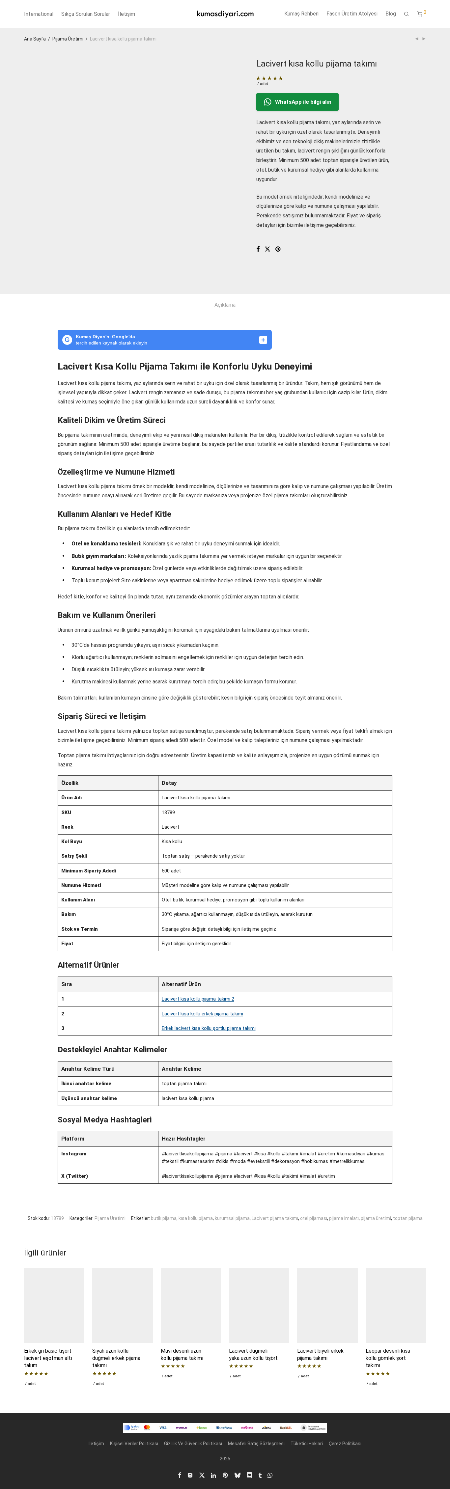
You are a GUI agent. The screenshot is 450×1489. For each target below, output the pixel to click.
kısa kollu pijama (196, 1218)
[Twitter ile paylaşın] (267, 249)
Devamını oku (36, 1383)
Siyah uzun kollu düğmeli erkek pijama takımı (116, 1358)
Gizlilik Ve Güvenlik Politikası (193, 1443)
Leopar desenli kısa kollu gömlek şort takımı (388, 1358)
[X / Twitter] (202, 1474)
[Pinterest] (226, 1474)
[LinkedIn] (214, 1474)
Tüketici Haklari (307, 1443)
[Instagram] (190, 1474)
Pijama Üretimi (67, 38)
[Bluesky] (237, 1474)
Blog (390, 14)
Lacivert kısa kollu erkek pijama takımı (202, 1014)
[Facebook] (179, 1474)
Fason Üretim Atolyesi (352, 14)
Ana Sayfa (35, 38)
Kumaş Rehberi (301, 14)
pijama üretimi (376, 1218)
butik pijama (164, 1218)
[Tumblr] (260, 1474)
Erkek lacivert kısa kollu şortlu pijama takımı (209, 1028)
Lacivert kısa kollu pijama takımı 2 (198, 999)
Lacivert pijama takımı (275, 1218)
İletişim (126, 14)
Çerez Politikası (345, 1443)
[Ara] (406, 14)
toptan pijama (408, 1218)
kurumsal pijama (232, 1218)
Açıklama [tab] (225, 305)
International (38, 14)
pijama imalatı (344, 1218)
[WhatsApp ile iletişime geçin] (269, 1474)
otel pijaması (313, 1218)
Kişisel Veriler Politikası (134, 1443)
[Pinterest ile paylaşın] (278, 249)
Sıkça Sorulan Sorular (85, 14)
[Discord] (249, 1474)
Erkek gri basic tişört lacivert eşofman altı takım (48, 1358)
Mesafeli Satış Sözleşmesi (256, 1443)
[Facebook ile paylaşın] (258, 249)
